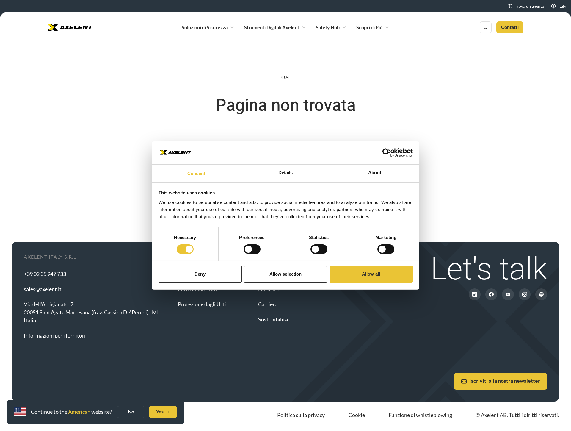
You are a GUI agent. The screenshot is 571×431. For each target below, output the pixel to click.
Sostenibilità (273, 319)
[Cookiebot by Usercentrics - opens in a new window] (387, 152)
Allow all (371, 274)
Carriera (267, 304)
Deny (199, 274)
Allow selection (285, 274)
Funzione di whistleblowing (420, 415)
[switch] (252, 249)
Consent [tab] (196, 173)
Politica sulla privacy (301, 415)
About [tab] (374, 172)
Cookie (357, 415)
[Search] (486, 27)
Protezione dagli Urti (202, 304)
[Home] (70, 27)
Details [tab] (285, 172)
